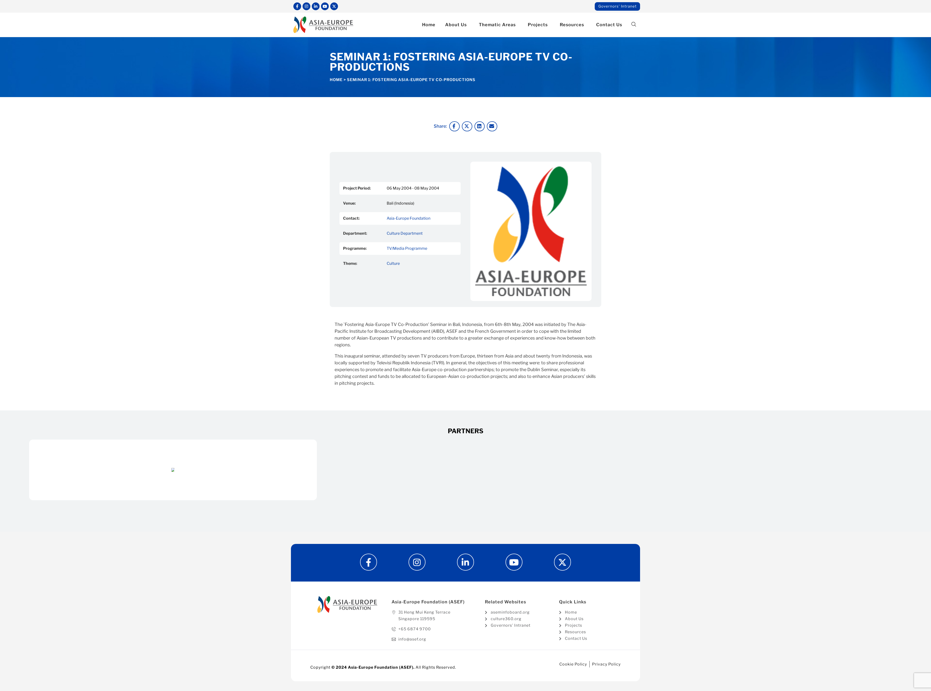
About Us (456, 24)
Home (428, 24)
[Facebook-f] (297, 6)
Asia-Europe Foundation (408, 218)
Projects (538, 24)
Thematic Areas (497, 24)
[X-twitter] (334, 6)
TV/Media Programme (407, 248)
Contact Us (609, 24)
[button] (634, 24)
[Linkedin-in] (316, 6)
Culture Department (405, 233)
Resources (572, 24)
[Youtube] (325, 6)
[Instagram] (306, 6)
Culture (393, 263)
